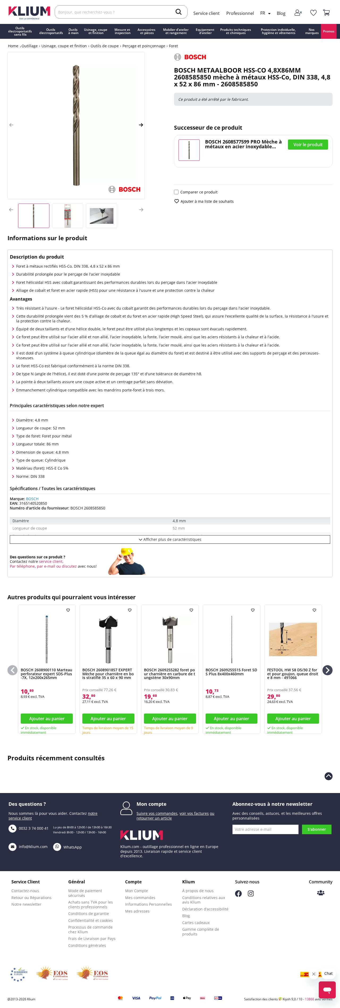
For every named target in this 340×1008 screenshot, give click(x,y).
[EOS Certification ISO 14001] (92, 974)
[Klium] (29, 12)
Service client (206, 13)
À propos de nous (198, 890)
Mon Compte (136, 890)
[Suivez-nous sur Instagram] (251, 894)
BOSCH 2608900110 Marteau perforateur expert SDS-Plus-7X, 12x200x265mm (46, 673)
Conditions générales (87, 945)
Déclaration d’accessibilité (205, 909)
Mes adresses (137, 911)
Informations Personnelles (148, 904)
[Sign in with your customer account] (298, 13)
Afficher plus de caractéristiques (171, 539)
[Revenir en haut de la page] (329, 776)
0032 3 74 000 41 (33, 828)
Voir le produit (308, 144)
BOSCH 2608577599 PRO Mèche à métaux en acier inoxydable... (243, 144)
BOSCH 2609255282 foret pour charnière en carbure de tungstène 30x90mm (169, 673)
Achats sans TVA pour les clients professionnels (90, 904)
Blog (281, 13)
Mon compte (152, 804)
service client (50, 561)
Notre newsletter (26, 904)
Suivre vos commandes (157, 813)
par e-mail (46, 566)
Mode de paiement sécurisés (85, 893)
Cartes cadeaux (196, 922)
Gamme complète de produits (200, 932)
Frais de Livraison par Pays (92, 938)
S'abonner (317, 829)
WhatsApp (72, 847)
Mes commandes (140, 897)
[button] (11, 125)
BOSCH (32, 498)
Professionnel (240, 13)
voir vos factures (194, 813)
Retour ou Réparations (31, 897)
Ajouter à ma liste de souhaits (207, 201)
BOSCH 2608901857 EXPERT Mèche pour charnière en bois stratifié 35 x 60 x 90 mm (108, 673)
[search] (178, 12)
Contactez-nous (25, 890)
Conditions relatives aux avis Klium (203, 900)
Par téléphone (22, 566)
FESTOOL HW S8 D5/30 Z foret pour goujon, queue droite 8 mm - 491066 (292, 673)
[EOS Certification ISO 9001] (52, 974)
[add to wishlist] (68, 610)
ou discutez (66, 566)
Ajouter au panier (47, 719)
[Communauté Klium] (321, 893)
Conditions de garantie (88, 913)
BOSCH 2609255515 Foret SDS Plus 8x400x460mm (231, 671)
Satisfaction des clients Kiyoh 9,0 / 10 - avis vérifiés (288, 999)
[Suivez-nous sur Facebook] (238, 895)
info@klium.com (33, 846)
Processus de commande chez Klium (90, 929)
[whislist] (313, 13)
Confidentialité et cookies (90, 920)
